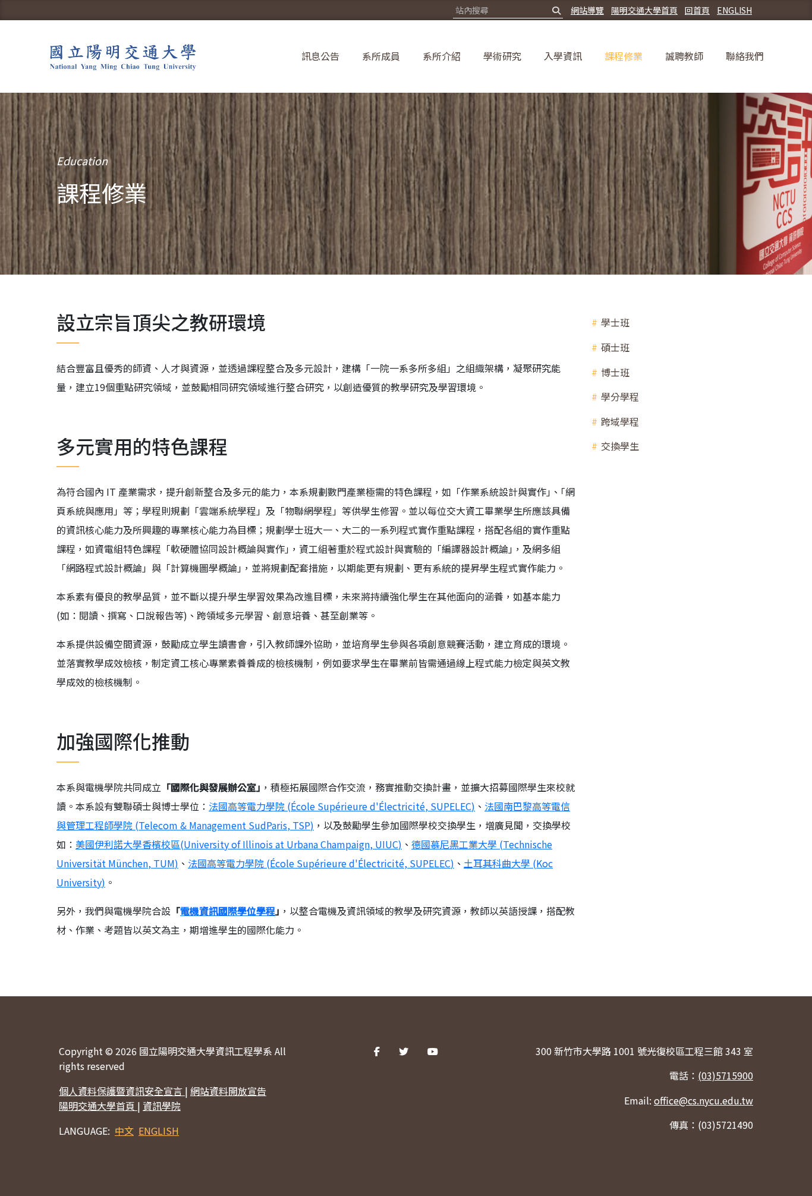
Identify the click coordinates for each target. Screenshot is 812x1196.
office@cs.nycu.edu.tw (703, 1100)
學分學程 (620, 396)
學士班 (615, 322)
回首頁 (697, 10)
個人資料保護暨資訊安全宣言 (122, 1091)
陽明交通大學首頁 (644, 10)
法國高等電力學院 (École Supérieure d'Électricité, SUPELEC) (342, 806)
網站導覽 (587, 10)
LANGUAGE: (84, 1130)
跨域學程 (620, 421)
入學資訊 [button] (563, 56)
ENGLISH (734, 10)
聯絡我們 (745, 56)
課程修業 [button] (624, 56)
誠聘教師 (684, 56)
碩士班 (615, 347)
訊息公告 (320, 56)
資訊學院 (162, 1106)
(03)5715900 (725, 1075)
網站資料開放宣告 (228, 1091)
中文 (124, 1130)
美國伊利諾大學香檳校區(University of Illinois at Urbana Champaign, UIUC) (238, 844)
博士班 (615, 372)
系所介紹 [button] (442, 56)
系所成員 (381, 56)
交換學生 (620, 446)
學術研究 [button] (502, 56)
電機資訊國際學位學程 (227, 911)
